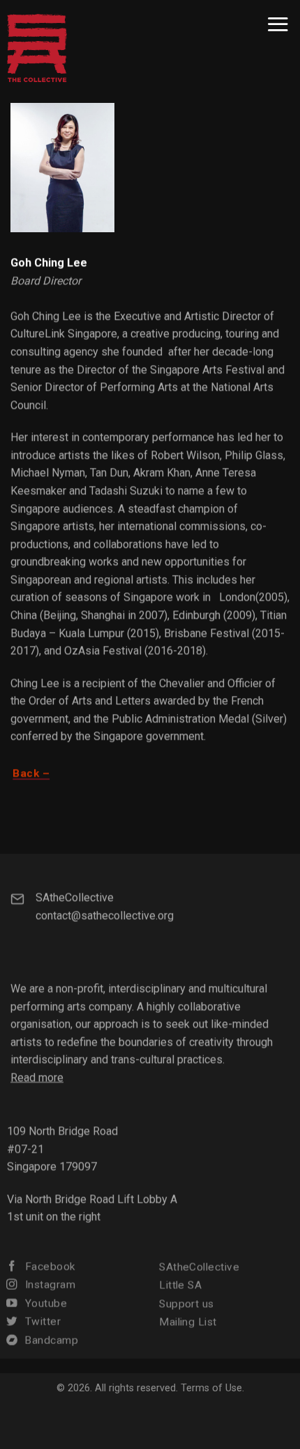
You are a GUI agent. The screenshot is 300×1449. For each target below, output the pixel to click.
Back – (31, 773)
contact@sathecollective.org (105, 915)
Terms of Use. (212, 1388)
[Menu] (278, 24)
